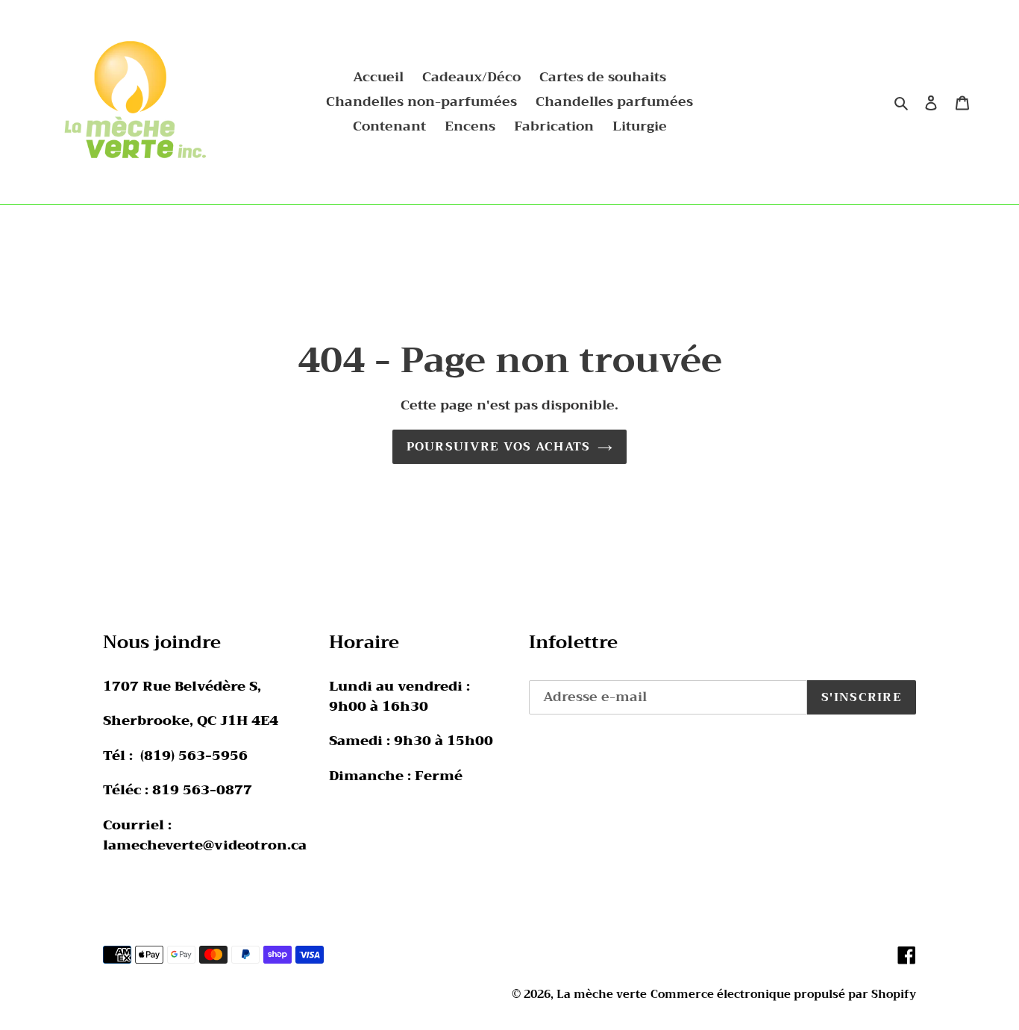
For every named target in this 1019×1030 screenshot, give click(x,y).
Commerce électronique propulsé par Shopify (783, 994)
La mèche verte (601, 994)
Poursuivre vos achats (499, 446)
